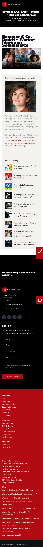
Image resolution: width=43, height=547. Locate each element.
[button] (40, 4)
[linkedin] (4, 317)
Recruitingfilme (7, 415)
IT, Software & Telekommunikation (14, 463)
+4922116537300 (15, 137)
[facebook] (19, 317)
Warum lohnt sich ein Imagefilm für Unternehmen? (25, 214)
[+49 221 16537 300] (40, 255)
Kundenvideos (7, 437)
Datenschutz (6, 447)
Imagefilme (6, 401)
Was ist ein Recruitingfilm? (12, 535)
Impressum (6, 444)
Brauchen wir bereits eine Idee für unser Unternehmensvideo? (26, 233)
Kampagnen (6, 420)
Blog (4, 487)
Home (14, 18)
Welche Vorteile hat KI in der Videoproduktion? (25, 205)
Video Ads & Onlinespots (11, 404)
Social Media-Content (9, 407)
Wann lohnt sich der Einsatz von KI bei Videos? (25, 224)
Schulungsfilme (7, 434)
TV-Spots (5, 412)
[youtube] (9, 317)
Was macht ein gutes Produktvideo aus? (26, 167)
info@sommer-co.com (13, 140)
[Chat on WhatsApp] (18, 145)
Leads (4, 418)
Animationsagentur (9, 431)
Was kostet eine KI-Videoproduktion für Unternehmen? (25, 243)
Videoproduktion (7, 423)
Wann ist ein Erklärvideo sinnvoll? (23, 186)
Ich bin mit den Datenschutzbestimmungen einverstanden (18, 366)
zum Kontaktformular (27, 143)
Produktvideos (7, 409)
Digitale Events (7, 426)
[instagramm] (14, 317)
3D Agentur (6, 429)
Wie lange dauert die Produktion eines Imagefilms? (25, 195)
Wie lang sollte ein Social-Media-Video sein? (25, 176)
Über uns (6, 441)
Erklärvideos (6, 399)
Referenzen (23, 18)
